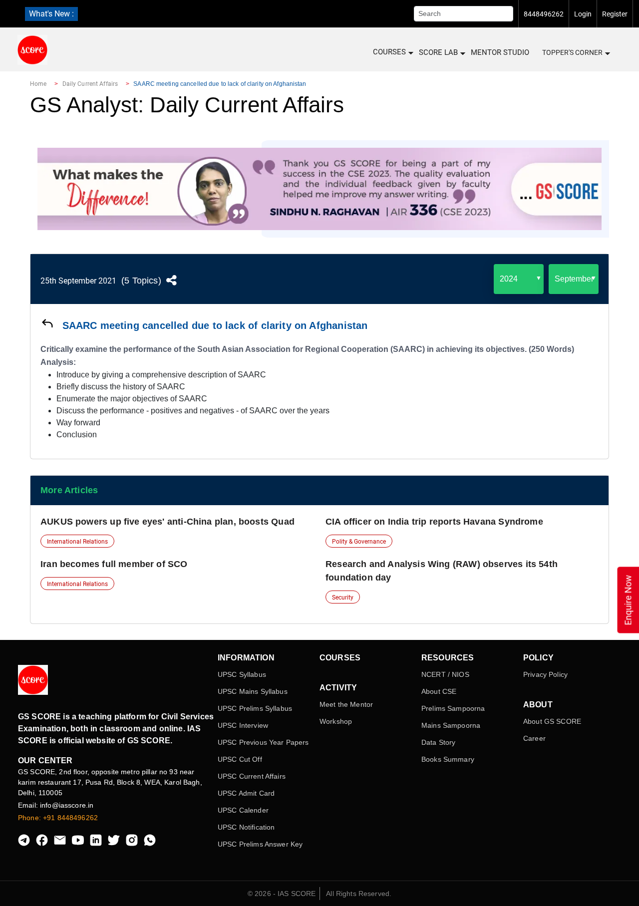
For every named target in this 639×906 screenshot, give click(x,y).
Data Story (438, 742)
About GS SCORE (552, 721)
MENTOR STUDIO (500, 52)
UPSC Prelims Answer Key (260, 844)
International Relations (77, 541)
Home (38, 83)
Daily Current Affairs (90, 83)
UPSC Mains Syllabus (253, 691)
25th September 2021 (78, 281)
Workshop (336, 721)
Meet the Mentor (346, 704)
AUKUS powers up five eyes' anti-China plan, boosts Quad (167, 522)
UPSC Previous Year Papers (263, 742)
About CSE (438, 691)
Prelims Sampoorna (453, 708)
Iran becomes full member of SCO (114, 564)
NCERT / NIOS (445, 674)
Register (615, 14)
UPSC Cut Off (240, 759)
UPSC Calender (243, 810)
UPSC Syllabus (242, 674)
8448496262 (544, 14)
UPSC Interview (243, 725)
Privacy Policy (545, 674)
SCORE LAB (438, 52)
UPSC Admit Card (246, 793)
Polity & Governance (359, 541)
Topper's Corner (572, 52)
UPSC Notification (246, 827)
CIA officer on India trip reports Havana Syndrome (434, 522)
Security (342, 597)
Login (583, 14)
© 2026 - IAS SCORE (282, 894)
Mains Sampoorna (450, 725)
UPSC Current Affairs (252, 776)
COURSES (389, 51)
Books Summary (447, 759)
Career (534, 738)
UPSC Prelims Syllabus (255, 708)
